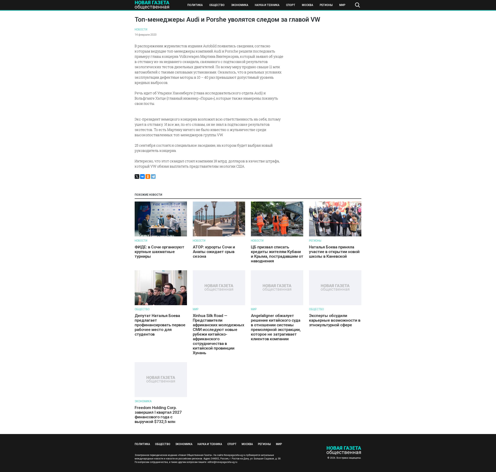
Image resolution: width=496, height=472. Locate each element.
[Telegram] (153, 176)
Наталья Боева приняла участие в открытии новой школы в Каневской (334, 252)
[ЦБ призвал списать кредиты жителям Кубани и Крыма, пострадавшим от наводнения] (277, 235)
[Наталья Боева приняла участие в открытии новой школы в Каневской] (335, 235)
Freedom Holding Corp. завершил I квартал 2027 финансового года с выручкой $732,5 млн (158, 414)
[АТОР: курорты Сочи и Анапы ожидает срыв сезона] (219, 235)
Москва (307, 5)
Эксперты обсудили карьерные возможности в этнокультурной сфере (334, 320)
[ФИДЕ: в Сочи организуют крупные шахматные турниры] (161, 235)
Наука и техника (267, 5)
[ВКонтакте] (142, 176)
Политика (195, 5)
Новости (141, 29)
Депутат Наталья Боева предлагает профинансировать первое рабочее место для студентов (160, 325)
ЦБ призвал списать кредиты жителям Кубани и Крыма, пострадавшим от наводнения (277, 254)
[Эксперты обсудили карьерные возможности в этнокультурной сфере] (335, 304)
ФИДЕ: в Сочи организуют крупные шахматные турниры (159, 252)
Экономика (239, 5)
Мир (342, 5)
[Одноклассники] (148, 176)
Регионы (326, 5)
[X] (137, 176)
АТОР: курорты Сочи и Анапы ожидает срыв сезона (214, 252)
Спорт (290, 5)
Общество (217, 5)
